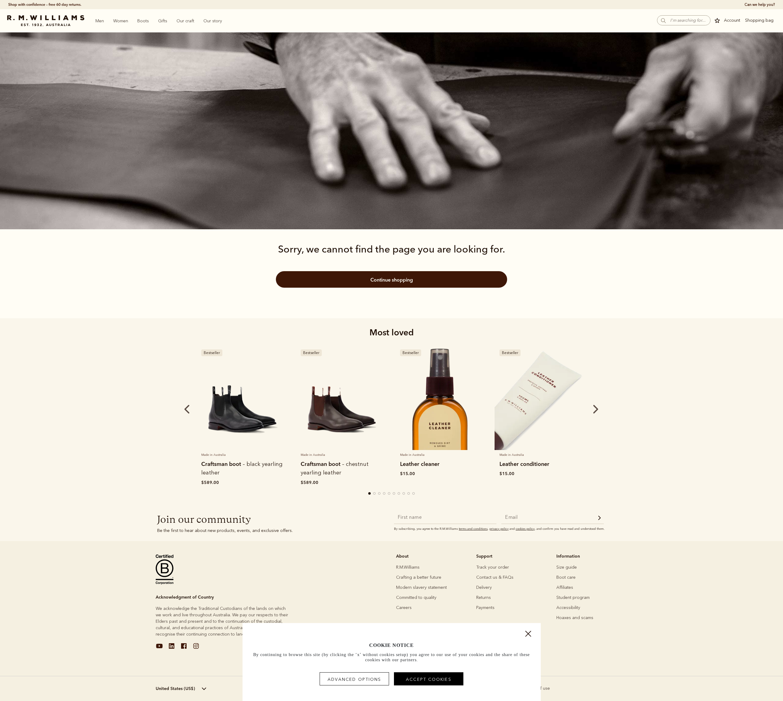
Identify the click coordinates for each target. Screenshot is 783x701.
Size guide (566, 567)
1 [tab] (369, 493)
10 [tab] (413, 493)
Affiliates (564, 587)
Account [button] (732, 20)
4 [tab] (384, 493)
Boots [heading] (143, 21)
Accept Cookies (428, 679)
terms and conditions (473, 529)
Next (584, 409)
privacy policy (499, 529)
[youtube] (159, 648)
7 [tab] (399, 493)
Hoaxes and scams (574, 617)
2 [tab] (374, 493)
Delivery (484, 587)
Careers (404, 607)
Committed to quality (416, 597)
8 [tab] (404, 493)
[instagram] (196, 648)
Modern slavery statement (421, 587)
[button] (684, 20)
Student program (573, 597)
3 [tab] (379, 493)
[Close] (528, 635)
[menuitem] (99, 20)
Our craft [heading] (185, 21)
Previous (179, 409)
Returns (483, 597)
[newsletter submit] (599, 518)
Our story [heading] (212, 21)
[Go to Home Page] (45, 20)
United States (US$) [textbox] (175, 688)
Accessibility (568, 607)
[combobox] (191, 688)
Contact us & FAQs (495, 577)
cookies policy (525, 529)
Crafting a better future (418, 577)
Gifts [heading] (162, 21)
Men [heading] (99, 21)
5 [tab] (389, 493)
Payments (485, 607)
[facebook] (183, 648)
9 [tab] (408, 493)
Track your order (492, 567)
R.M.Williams (408, 567)
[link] (242, 397)
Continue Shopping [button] (391, 280)
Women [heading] (120, 21)
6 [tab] (394, 493)
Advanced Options (354, 679)
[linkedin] (171, 648)
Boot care (566, 577)
